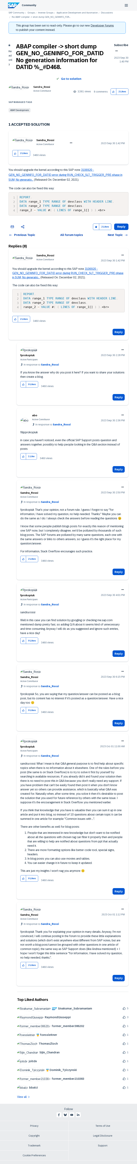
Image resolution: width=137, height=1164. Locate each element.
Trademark (34, 1145)
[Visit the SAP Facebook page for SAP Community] (58, 1114)
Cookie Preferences (34, 1155)
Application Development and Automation (77, 13)
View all (22, 1096)
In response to (41, 364)
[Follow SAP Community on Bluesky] (65, 1114)
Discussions (107, 13)
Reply (119, 332)
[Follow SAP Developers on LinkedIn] (78, 1114)
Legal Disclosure (102, 1135)
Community (29, 5)
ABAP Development (19, 110)
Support (103, 1145)
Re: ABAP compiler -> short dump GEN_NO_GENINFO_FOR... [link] (41, 17)
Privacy (34, 1125)
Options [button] (116, 51)
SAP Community (16, 13)
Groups (31, 13)
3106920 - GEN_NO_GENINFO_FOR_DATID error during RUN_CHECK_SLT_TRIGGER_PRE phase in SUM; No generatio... (65, 174)
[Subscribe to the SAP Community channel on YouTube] (71, 1114)
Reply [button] (121, 226)
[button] (113, 92)
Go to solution (71, 78)
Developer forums (102, 25)
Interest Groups (45, 13)
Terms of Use (102, 1125)
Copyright (34, 1135)
